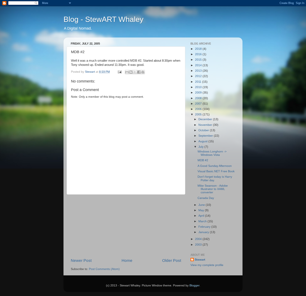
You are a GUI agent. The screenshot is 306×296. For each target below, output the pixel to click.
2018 (199, 48)
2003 (199, 244)
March (203, 221)
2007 (199, 103)
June (202, 204)
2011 (198, 81)
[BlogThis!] (131, 72)
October (204, 130)
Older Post (171, 260)
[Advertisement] (126, 226)
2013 (199, 70)
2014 (199, 65)
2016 (199, 54)
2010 (199, 87)
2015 (199, 59)
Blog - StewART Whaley (103, 19)
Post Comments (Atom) (104, 269)
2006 (199, 109)
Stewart (200, 259)
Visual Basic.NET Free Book (216, 171)
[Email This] (127, 72)
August (203, 141)
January (204, 232)
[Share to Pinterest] (143, 72)
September (206, 135)
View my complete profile (206, 265)
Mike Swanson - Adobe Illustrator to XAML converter (213, 189)
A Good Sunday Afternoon (215, 165)
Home (127, 260)
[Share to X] (135, 72)
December (205, 119)
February (204, 226)
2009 (199, 92)
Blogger (194, 285)
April (201, 215)
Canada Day (206, 198)
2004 (199, 239)
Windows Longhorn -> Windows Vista (212, 153)
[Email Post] (119, 71)
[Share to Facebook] (139, 72)
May (201, 210)
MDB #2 (203, 160)
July (201, 146)
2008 (199, 98)
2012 (199, 76)
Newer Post (81, 260)
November (205, 124)
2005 (199, 114)
